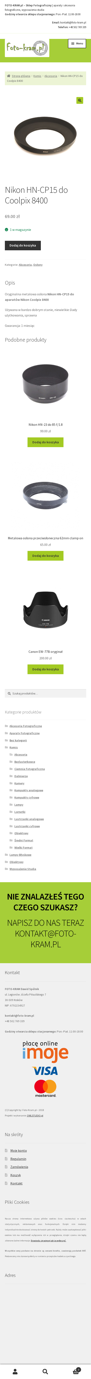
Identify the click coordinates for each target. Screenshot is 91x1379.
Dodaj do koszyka (23, 245)
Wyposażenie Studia (23, 869)
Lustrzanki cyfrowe (27, 826)
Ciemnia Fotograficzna (29, 769)
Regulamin (18, 1159)
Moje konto (18, 1150)
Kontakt (16, 1183)
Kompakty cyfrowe (26, 797)
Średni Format (23, 840)
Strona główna (21, 76)
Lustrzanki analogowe (29, 819)
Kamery (19, 783)
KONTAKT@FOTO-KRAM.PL (45, 939)
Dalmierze (21, 776)
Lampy (18, 805)
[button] (79, 100)
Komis (37, 76)
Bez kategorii (18, 740)
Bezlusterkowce (24, 762)
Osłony (38, 265)
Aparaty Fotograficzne (25, 733)
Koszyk (15, 1175)
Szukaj (45, 1372)
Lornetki (19, 812)
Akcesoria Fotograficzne (26, 726)
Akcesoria (50, 76)
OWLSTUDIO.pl (35, 1115)
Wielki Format (23, 847)
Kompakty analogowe (28, 790)
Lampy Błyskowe (20, 855)
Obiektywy (21, 833)
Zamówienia (19, 1167)
